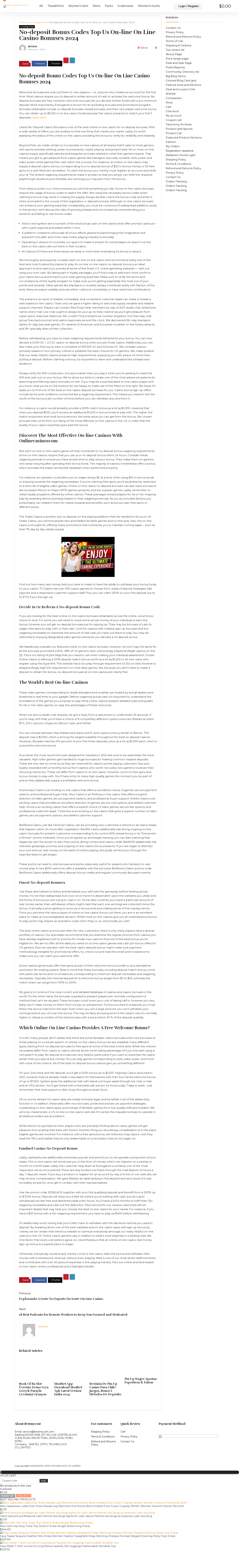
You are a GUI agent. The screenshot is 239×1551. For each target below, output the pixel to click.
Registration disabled (179, 150)
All (41, 6)
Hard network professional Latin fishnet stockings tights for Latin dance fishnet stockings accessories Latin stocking (76, 1516)
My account (173, 115)
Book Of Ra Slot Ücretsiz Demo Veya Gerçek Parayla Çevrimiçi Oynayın (33, 1389)
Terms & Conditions (178, 164)
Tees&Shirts (56, 6)
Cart (168, 106)
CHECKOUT (23, 1495)
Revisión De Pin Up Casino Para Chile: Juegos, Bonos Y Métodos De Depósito (105, 1389)
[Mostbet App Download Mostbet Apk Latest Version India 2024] (70, 1361)
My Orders (173, 146)
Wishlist (171, 93)
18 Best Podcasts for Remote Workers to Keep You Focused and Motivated (73, 1315)
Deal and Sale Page (179, 63)
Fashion (171, 142)
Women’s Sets (78, 6)
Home (23, 22)
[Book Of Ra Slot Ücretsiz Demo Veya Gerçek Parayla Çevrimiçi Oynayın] (35, 1361)
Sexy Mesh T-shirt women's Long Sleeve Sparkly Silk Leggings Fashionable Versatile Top (58, 1546)
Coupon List (174, 120)
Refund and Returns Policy (183, 36)
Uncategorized (38, 22)
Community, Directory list (182, 71)
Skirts (96, 6)
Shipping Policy (176, 159)
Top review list (175, 49)
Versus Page (174, 54)
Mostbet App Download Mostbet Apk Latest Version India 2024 (68, 1389)
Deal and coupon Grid (180, 89)
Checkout (172, 111)
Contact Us (173, 27)
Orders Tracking (176, 181)
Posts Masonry (175, 67)
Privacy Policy (175, 32)
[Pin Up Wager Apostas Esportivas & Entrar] (141, 1361)
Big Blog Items (175, 76)
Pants (109, 6)
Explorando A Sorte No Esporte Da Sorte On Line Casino (61, 1299)
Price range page (177, 58)
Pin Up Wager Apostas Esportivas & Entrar (141, 1380)
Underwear (125, 6)
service (32, 46)
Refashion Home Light (180, 155)
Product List (174, 133)
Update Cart (7, 1495)
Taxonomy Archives (179, 124)
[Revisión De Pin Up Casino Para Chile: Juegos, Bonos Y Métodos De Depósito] (105, 1361)
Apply (44, 1480)
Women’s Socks (149, 6)
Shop (169, 102)
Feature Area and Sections (183, 85)
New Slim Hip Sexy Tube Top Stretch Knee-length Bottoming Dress (45, 1526)
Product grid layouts (179, 128)
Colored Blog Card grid (181, 80)
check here (38, 117)
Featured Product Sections (184, 137)
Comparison (174, 98)
